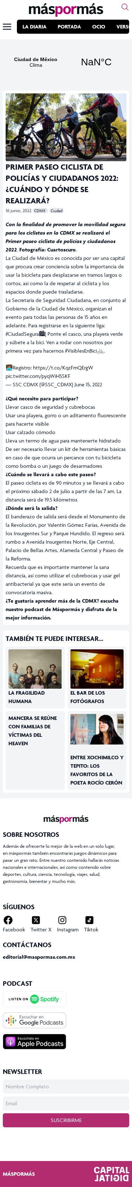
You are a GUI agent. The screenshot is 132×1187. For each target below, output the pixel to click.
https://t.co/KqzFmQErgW (63, 367)
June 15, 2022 (88, 384)
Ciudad (56, 210)
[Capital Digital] (111, 1174)
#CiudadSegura (22, 333)
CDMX (40, 210)
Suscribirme (66, 1120)
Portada (69, 26)
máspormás (19, 1173)
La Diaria (34, 26)
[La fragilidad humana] (35, 680)
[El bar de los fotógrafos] (97, 674)
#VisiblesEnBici (81, 350)
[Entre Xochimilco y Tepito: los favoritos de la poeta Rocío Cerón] (97, 729)
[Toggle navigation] (7, 26)
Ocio (98, 26)
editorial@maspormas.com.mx (39, 956)
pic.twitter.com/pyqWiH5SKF (38, 376)
